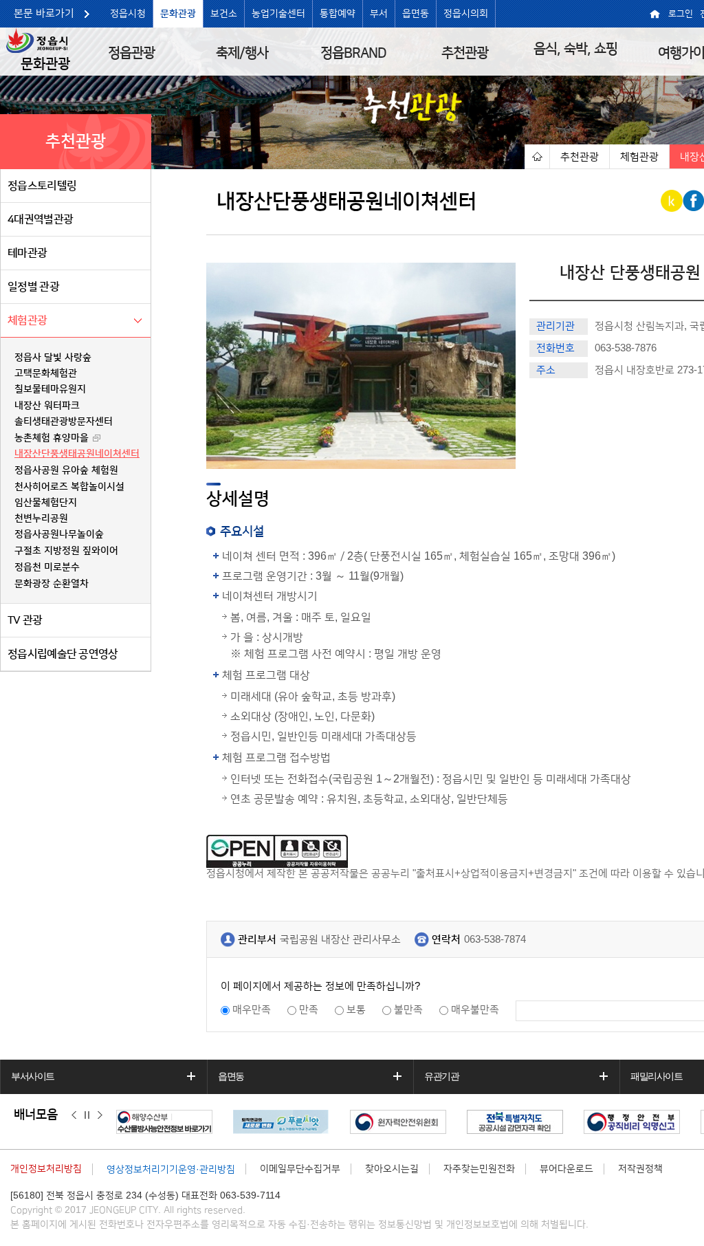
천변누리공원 (41, 518)
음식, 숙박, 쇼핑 (575, 48)
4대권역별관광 (40, 219)
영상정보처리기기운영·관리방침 (171, 1169)
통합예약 (337, 13)
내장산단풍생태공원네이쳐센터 (77, 453)
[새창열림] (167, 1122)
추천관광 (464, 53)
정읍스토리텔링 (42, 185)
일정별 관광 (33, 287)
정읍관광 (131, 53)
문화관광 (178, 13)
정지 (87, 1115)
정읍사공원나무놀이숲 (59, 534)
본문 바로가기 (44, 13)
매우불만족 (475, 1010)
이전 (74, 1115)
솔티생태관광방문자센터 (63, 421)
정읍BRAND (353, 53)
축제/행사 (242, 53)
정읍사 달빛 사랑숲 (52, 357)
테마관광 (27, 253)
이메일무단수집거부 (300, 1168)
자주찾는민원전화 (479, 1168)
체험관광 (27, 320)
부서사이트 (32, 1076)
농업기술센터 (278, 13)
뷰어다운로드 (566, 1168)
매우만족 (251, 1010)
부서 (379, 13)
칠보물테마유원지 (50, 389)
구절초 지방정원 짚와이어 (66, 550)
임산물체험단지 (45, 502)
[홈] (537, 156)
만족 (308, 1010)
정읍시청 (128, 13)
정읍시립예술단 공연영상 (63, 654)
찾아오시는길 (392, 1168)
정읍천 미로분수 (47, 567)
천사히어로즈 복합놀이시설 (69, 486)
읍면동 (415, 13)
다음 (100, 1115)
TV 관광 (25, 620)
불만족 (408, 1010)
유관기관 (441, 1076)
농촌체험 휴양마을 (51, 438)
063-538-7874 (495, 940)
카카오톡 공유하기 (673, 201)
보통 (356, 1010)
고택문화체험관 (45, 373)
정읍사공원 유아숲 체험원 (66, 470)
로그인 (680, 14)
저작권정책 (640, 1168)
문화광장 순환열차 (51, 583)
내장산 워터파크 (47, 405)
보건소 (223, 13)
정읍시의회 (465, 13)
